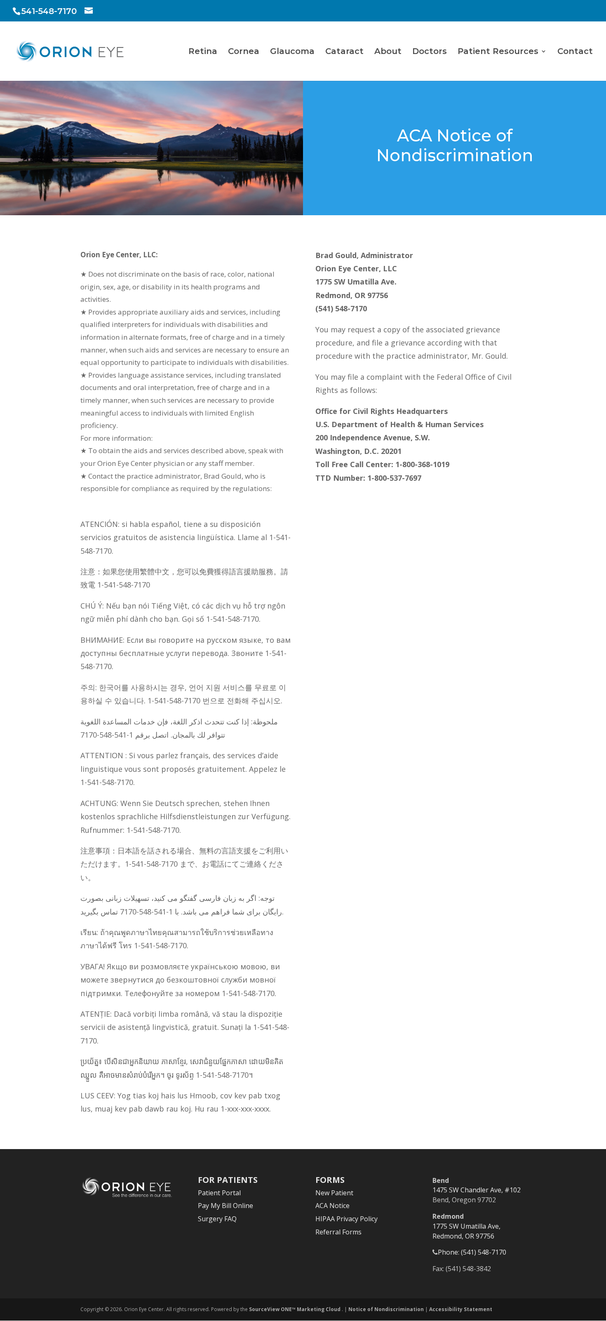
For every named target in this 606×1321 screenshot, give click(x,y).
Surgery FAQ (217, 1218)
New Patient (334, 1192)
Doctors (429, 52)
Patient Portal (219, 1192)
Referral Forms (338, 1231)
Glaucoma (292, 52)
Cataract (344, 52)
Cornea (243, 52)
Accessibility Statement (460, 1309)
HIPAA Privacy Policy (346, 1218)
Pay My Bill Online (225, 1205)
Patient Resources (498, 52)
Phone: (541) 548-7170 (472, 1252)
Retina (202, 52)
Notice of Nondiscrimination (386, 1309)
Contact (575, 52)
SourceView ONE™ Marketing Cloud (295, 1309)
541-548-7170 (49, 11)
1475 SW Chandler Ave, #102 (476, 1189)
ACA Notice (332, 1205)
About (388, 52)
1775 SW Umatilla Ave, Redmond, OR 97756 (466, 1231)
